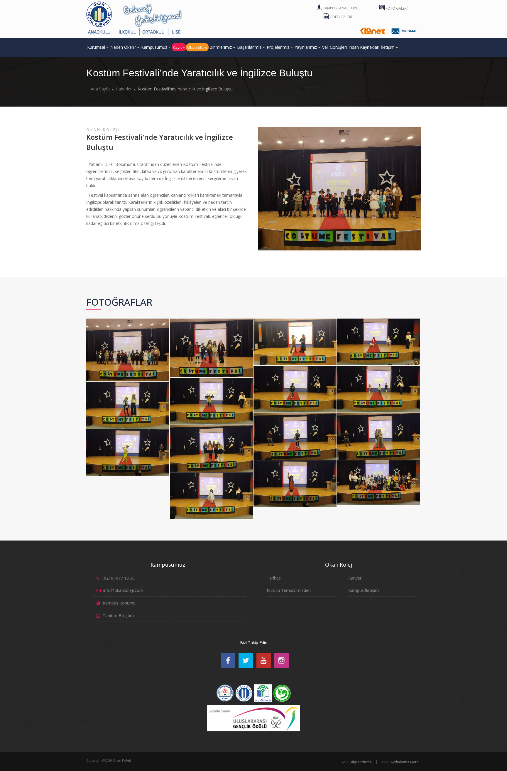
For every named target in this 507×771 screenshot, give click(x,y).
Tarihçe (274, 578)
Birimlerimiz (220, 47)
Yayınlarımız (306, 47)
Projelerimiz (278, 47)
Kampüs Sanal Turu (340, 8)
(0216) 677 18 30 (118, 578)
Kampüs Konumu (119, 603)
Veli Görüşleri (334, 47)
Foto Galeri (396, 8)
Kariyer (354, 578)
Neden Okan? (123, 47)
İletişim (388, 47)
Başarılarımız (249, 47)
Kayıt (177, 47)
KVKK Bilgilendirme (356, 762)
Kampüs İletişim (363, 590)
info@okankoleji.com (123, 590)
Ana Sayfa (100, 89)
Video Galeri (340, 16)
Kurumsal (96, 47)
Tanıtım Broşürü (118, 615)
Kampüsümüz (154, 47)
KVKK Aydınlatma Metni (400, 762)
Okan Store (197, 47)
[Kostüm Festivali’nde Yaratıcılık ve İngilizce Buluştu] (126, 319)
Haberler (124, 89)
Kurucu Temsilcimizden (289, 590)
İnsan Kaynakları (364, 47)
